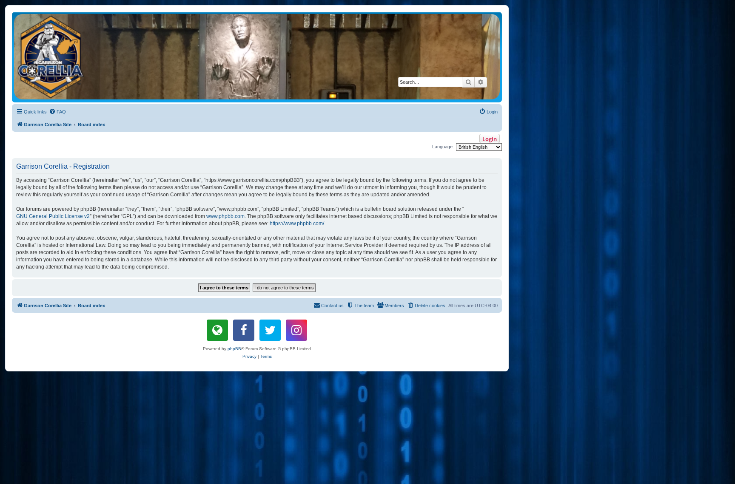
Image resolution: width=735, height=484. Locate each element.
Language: (443, 146)
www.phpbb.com (225, 216)
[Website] (217, 330)
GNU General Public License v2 (53, 216)
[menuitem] (57, 112)
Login (489, 139)
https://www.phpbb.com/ (297, 223)
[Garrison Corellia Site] (257, 56)
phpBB (234, 348)
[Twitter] (270, 330)
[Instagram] (296, 330)
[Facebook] (243, 330)
